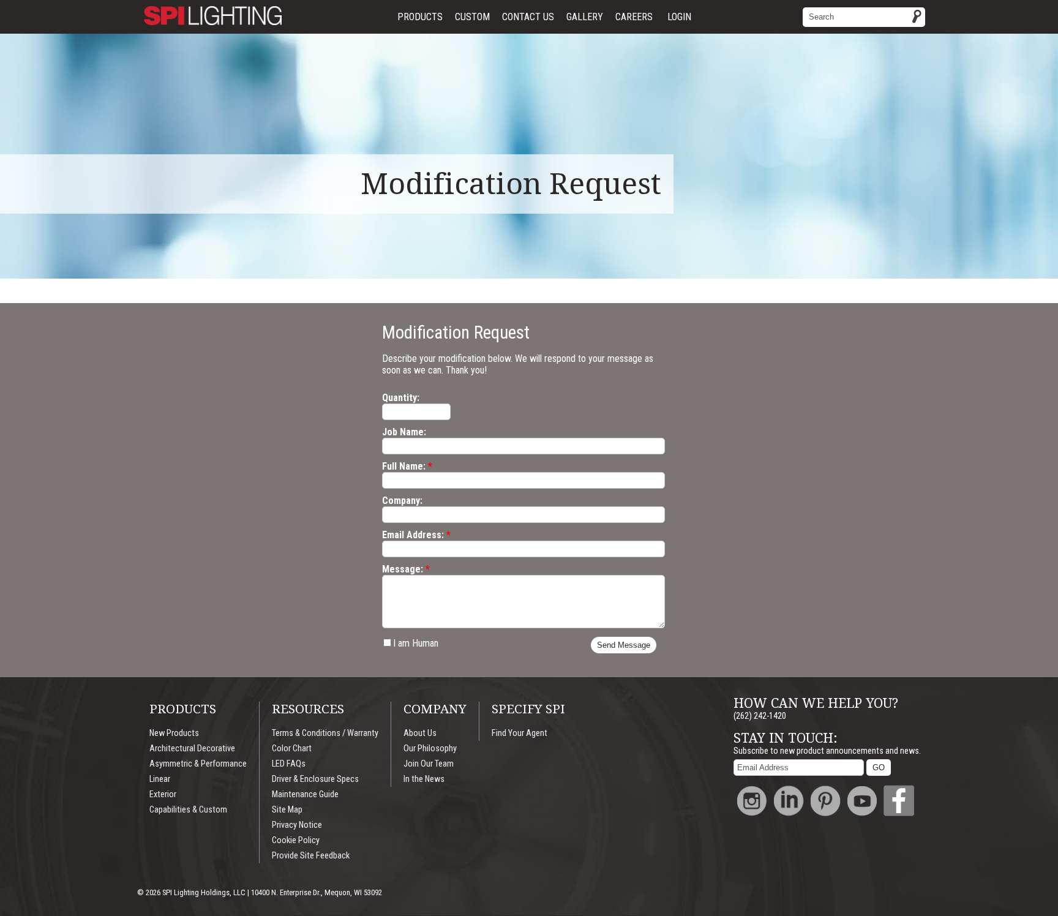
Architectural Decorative (192, 748)
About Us (420, 733)
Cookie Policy (296, 840)
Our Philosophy (430, 748)
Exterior (162, 794)
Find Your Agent (519, 733)
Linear (159, 779)
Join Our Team (428, 764)
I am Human (415, 643)
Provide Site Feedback (311, 855)
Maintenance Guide (305, 794)
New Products (174, 733)
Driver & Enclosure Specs (315, 779)
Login (679, 17)
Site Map (287, 810)
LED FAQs (289, 764)
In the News (424, 779)
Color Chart (292, 748)
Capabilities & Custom (188, 810)
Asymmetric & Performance (198, 764)
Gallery (584, 17)
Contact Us (528, 17)
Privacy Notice (297, 825)
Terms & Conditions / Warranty (325, 733)
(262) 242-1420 (759, 716)
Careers (634, 17)
